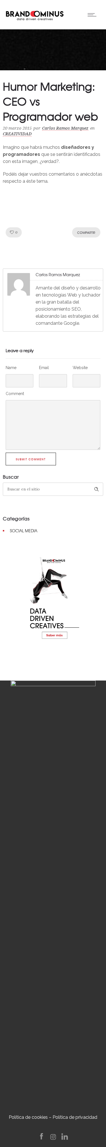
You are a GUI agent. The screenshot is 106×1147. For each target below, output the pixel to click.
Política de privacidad (75, 1117)
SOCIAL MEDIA (23, 530)
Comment (15, 393)
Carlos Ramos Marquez (65, 128)
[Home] (35, 14)
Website (80, 367)
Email (44, 367)
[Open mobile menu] (93, 14)
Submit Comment (31, 459)
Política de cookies (28, 1117)
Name (11, 367)
